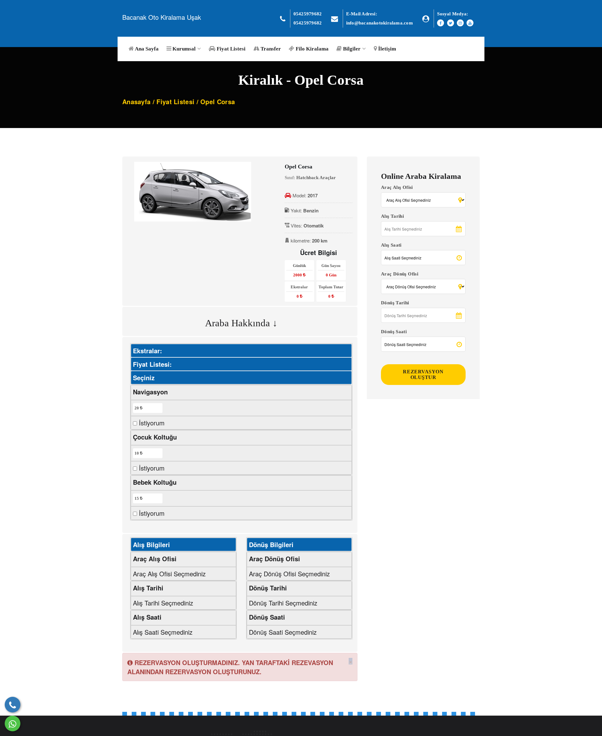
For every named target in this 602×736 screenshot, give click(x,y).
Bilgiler (351, 49)
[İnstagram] (460, 22)
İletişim (386, 49)
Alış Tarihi (392, 216)
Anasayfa (136, 101)
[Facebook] (440, 22)
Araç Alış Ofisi (397, 187)
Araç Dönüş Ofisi (399, 273)
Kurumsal (183, 49)
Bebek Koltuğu (155, 482)
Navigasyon (150, 391)
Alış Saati (391, 245)
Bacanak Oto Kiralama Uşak (161, 17)
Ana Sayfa (146, 49)
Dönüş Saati (394, 331)
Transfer (270, 49)
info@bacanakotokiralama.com (379, 22)
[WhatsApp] (12, 723)
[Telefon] (12, 704)
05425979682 (307, 13)
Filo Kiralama (311, 49)
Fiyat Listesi (230, 49)
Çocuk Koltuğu (155, 436)
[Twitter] (450, 22)
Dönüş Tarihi (395, 302)
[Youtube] (470, 22)
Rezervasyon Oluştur (423, 374)
